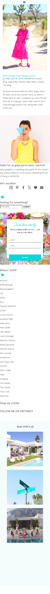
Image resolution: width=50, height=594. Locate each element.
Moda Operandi (7, 344)
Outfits (41, 82)
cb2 (1, 293)
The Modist (5, 383)
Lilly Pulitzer (5, 331)
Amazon (4, 280)
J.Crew (3, 310)
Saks (2, 374)
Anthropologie (6, 284)
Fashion (21, 82)
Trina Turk (4, 391)
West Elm (4, 396)
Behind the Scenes (33, 78)
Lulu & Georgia (6, 336)
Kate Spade (5, 327)
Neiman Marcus (7, 349)
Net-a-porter (5, 353)
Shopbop (4, 379)
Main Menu (32, 82)
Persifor (3, 366)
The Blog (7, 85)
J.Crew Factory (6, 314)
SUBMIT (26, 206)
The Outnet (5, 387)
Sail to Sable (5, 370)
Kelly (7, 78)
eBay (2, 297)
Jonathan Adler (6, 319)
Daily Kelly (12, 82)
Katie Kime (5, 323)
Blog (5, 82)
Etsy (2, 302)
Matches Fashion (7, 340)
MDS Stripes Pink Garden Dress (19, 75)
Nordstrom (5, 357)
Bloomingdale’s (7, 289)
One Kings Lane (7, 361)
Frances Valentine (8, 306)
